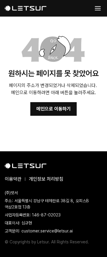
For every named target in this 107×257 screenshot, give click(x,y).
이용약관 (13, 179)
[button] (97, 8)
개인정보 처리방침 (46, 179)
